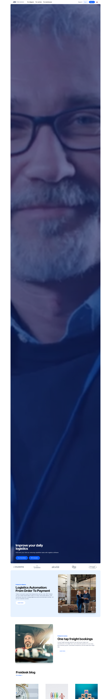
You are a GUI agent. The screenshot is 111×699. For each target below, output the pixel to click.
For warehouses (47, 2)
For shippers (30, 2)
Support (80, 2)
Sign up (92, 2)
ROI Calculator (34, 558)
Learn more (20, 602)
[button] (85, 2)
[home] (18, 2)
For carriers (39, 2)
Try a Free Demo (22, 558)
